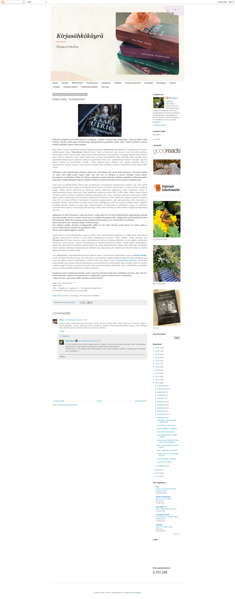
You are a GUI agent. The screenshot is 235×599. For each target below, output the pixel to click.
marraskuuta (162, 389)
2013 (157, 473)
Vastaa (61, 331)
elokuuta (160, 398)
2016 (157, 380)
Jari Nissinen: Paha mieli (166, 425)
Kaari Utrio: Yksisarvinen (166, 432)
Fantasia (172, 83)
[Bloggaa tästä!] (83, 302)
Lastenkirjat (148, 83)
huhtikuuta (161, 411)
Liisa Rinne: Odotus (164, 462)
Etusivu (55, 83)
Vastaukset (65, 336)
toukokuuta (161, 408)
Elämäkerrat (106, 83)
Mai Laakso (70, 341)
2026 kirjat (105, 87)
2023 (157, 357)
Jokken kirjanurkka (163, 497)
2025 (157, 351)
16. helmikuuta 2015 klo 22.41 (89, 341)
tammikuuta (161, 466)
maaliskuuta (162, 414)
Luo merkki (156, 139)
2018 (157, 373)
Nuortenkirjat (161, 83)
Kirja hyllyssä (161, 507)
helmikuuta (161, 418)
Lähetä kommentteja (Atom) (67, 405)
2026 (157, 348)
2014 (157, 470)
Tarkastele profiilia (159, 125)
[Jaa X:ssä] (86, 302)
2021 (157, 364)
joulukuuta (161, 386)
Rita (157, 487)
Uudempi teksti (58, 401)
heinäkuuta (161, 402)
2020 (157, 367)
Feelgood (56, 87)
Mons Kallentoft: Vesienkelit (167, 450)
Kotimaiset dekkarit (70, 87)
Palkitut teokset (77, 83)
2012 (157, 476)
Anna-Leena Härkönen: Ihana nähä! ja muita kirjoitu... (168, 441)
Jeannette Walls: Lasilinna (166, 459)
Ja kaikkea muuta (162, 515)
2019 (157, 370)
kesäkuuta (161, 405)
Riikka (61, 320)
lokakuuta (161, 392)
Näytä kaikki (176, 533)
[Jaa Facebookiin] (88, 302)
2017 (157, 377)
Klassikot (65, 83)
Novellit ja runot (92, 83)
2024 (157, 354)
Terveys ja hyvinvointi (133, 83)
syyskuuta (161, 395)
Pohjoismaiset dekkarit (89, 87)
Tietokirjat (117, 83)
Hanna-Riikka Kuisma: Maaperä (166, 509)
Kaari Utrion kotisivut (60, 296)
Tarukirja (159, 525)
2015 (157, 383)
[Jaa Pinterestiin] (91, 302)
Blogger (138, 593)
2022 (157, 361)
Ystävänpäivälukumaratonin (126, 260)
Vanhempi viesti (140, 401)
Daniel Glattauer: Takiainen (167, 429)
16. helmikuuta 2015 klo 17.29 (76, 320)
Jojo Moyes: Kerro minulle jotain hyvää (166, 421)
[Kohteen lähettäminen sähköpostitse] (81, 302)
